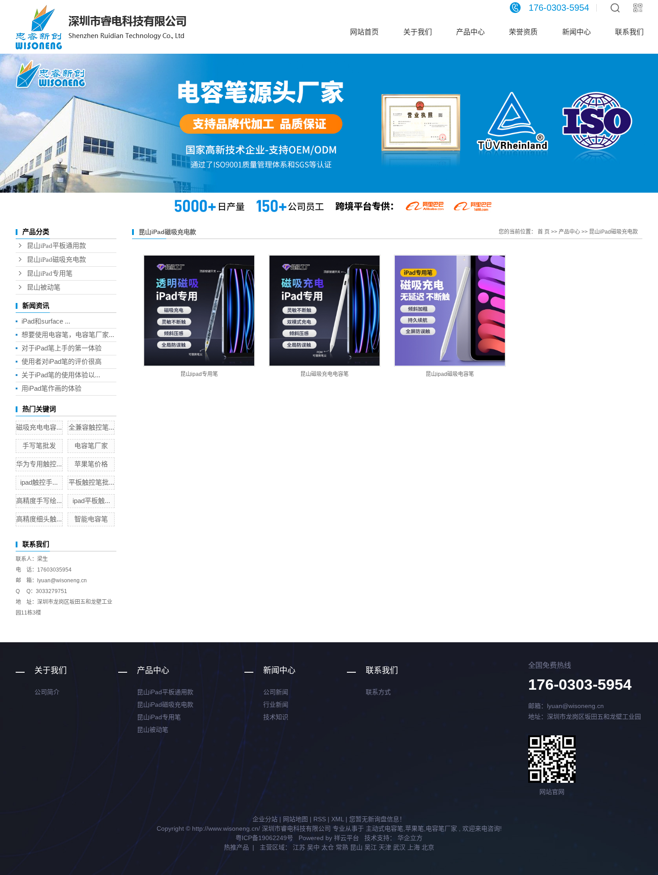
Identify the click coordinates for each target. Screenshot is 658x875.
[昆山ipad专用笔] (199, 311)
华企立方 (409, 837)
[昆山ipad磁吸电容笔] (450, 311)
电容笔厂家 (91, 445)
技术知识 (275, 717)
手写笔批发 (39, 445)
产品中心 (470, 32)
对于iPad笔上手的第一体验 (61, 348)
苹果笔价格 (91, 464)
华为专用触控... (39, 464)
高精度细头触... (39, 519)
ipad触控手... (39, 482)
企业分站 (265, 819)
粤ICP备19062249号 (264, 837)
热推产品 (236, 847)
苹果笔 (414, 828)
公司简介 (47, 692)
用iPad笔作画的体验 (51, 388)
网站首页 (364, 32)
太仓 (327, 847)
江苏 (299, 847)
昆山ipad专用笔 (199, 374)
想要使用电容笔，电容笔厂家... (67, 334)
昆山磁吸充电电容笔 (324, 374)
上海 (413, 847)
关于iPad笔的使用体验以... (60, 375)
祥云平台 (346, 837)
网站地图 (295, 819)
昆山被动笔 (43, 287)
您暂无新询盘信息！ (377, 819)
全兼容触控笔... (91, 427)
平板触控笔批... (91, 482)
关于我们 (417, 32)
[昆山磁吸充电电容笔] (324, 311)
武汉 (399, 847)
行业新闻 (275, 704)
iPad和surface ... (45, 321)
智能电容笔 (91, 519)
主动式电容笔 (384, 828)
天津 (385, 847)
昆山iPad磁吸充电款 (56, 259)
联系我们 (629, 32)
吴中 (313, 847)
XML (337, 819)
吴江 (370, 847)
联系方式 (378, 692)
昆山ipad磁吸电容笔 (450, 374)
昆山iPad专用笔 (50, 273)
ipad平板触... (91, 500)
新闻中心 (576, 32)
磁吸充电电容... (39, 427)
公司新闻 (275, 692)
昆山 (356, 847)
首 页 (544, 232)
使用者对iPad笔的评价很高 (61, 361)
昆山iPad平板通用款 (56, 245)
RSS (319, 819)
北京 (428, 847)
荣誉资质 (523, 32)
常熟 (342, 847)
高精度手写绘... (39, 500)
